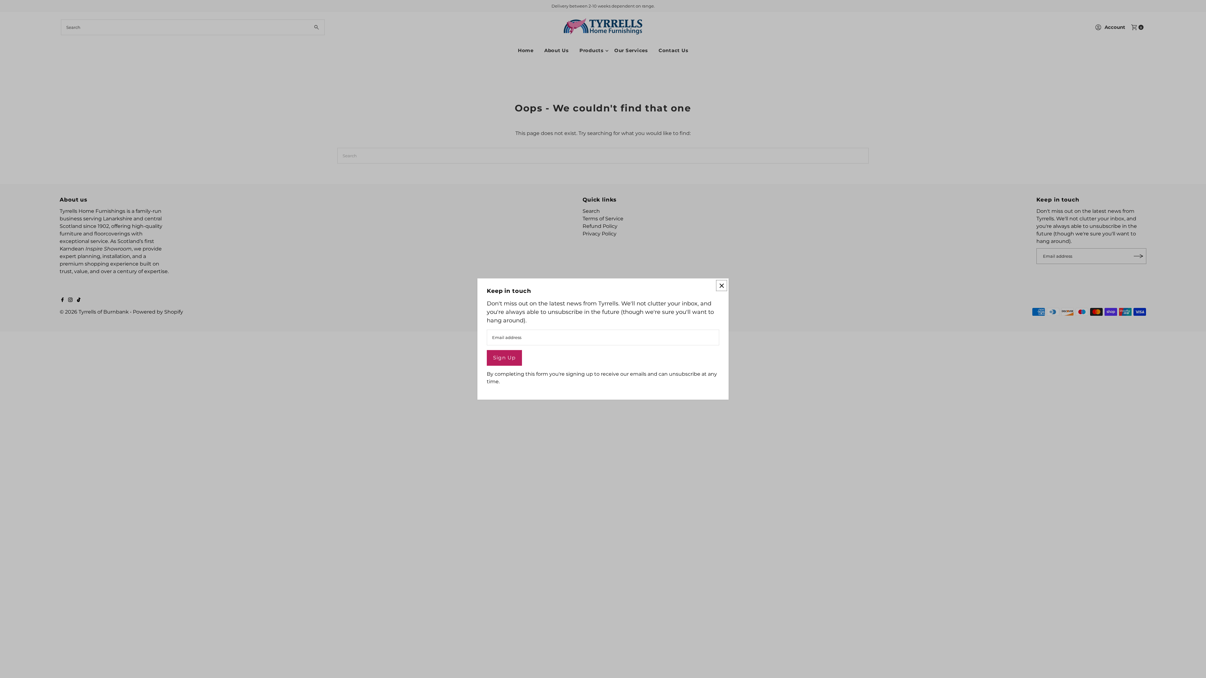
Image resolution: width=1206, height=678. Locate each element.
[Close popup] (721, 285)
